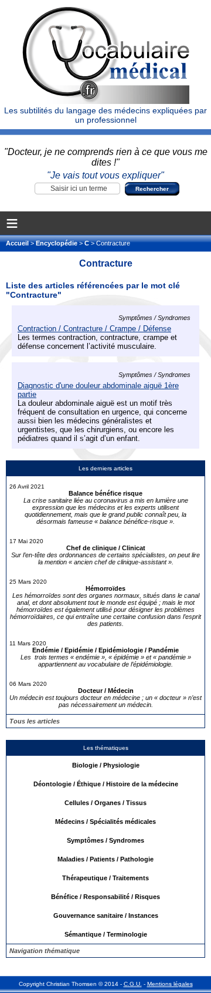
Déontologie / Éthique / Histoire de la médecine (105, 783)
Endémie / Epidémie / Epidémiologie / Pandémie (105, 650)
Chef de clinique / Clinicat (105, 547)
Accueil (18, 243)
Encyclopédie (56, 243)
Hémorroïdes (105, 588)
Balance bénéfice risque (105, 493)
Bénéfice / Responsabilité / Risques (105, 896)
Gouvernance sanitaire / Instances (105, 915)
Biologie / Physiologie (105, 765)
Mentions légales (170, 984)
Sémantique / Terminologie (105, 934)
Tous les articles (34, 721)
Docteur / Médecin (106, 690)
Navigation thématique (44, 950)
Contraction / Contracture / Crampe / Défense (94, 328)
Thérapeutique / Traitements (105, 877)
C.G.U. (133, 984)
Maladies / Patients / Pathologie (105, 859)
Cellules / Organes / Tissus (105, 802)
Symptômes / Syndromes (105, 840)
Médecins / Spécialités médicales (105, 821)
